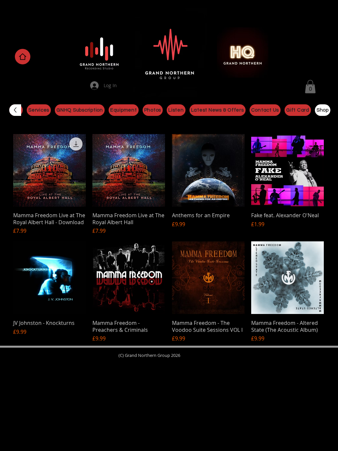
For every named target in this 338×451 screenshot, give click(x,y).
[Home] (22, 56)
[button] (310, 86)
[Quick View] (49, 170)
